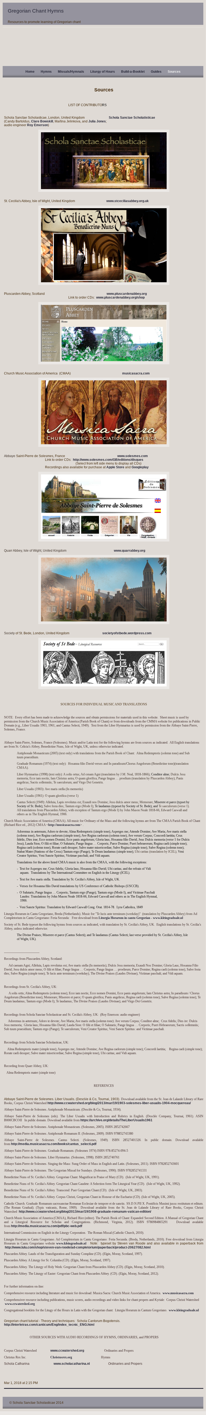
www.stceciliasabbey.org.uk (127, 201)
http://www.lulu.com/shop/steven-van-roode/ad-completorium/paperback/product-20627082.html (78, 1247)
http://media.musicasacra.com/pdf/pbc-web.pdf (46, 1226)
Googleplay (140, 467)
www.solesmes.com (132, 456)
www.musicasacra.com (178, 1293)
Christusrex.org (61, 1357)
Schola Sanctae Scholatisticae (132, 117)
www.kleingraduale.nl (72, 1243)
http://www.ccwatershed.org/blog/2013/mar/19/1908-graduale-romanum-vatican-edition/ (85, 1211)
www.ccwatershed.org (20, 1304)
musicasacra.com (136, 373)
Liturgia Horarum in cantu (117, 918)
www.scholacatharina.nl (72, 1364)
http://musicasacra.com (64, 825)
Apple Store (115, 467)
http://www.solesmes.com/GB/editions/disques (107, 460)
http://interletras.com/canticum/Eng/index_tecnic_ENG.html (49, 1325)
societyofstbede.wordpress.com (127, 633)
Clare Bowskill (42, 121)
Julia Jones (97, 121)
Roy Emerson (37, 125)
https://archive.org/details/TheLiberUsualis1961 (116, 1120)
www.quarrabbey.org (129, 550)
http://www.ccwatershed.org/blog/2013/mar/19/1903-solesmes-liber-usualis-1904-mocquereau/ (119, 1103)
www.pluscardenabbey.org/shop (120, 297)
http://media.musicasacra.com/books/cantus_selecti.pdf (53, 1144)
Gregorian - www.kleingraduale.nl (162, 918)
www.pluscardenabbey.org (127, 294)
